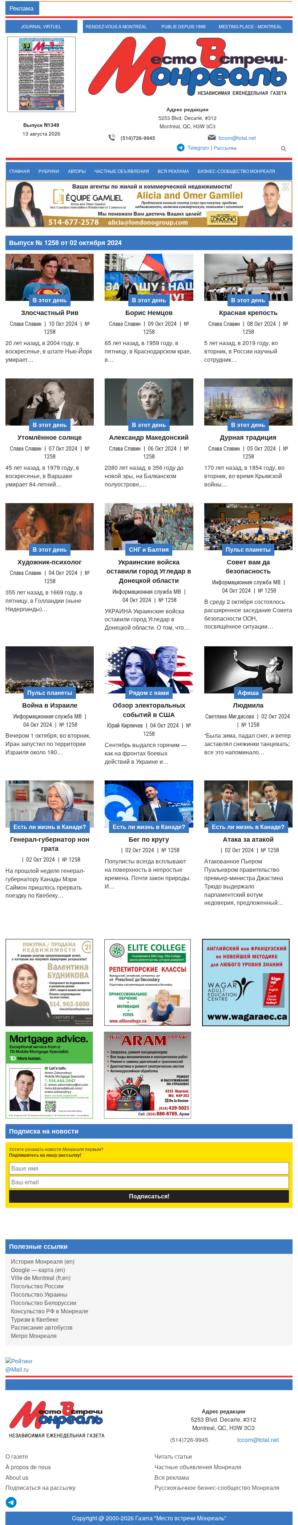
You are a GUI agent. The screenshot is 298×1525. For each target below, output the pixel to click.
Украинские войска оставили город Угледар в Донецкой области (148, 571)
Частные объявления (121, 171)
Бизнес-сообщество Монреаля (236, 171)
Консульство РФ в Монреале (49, 1311)
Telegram (198, 147)
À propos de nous (28, 1467)
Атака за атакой (248, 839)
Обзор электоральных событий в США (149, 710)
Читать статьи (173, 1456)
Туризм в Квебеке (35, 1319)
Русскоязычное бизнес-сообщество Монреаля (216, 1487)
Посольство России (37, 1286)
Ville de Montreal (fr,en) (41, 1277)
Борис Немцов (149, 312)
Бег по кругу (149, 839)
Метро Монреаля (34, 1335)
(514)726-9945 (138, 137)
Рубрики (49, 171)
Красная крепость (248, 312)
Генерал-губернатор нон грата (49, 844)
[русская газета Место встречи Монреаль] (57, 1419)
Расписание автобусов (42, 1327)
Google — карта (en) (38, 1269)
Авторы (77, 171)
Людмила (248, 705)
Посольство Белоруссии (43, 1302)
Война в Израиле (49, 705)
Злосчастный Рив (49, 312)
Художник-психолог (49, 562)
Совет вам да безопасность (248, 567)
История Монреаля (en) (42, 1261)
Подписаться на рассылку (40, 1487)
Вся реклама (173, 171)
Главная (19, 171)
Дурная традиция (248, 437)
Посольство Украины (39, 1294)
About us (16, 1477)
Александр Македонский (149, 437)
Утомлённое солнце (49, 437)
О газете (16, 1456)
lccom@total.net (237, 137)
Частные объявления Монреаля (197, 1467)
